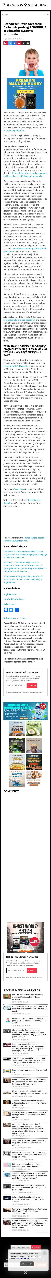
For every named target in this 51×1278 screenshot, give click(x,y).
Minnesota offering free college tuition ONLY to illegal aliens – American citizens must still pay (29, 1114)
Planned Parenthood (23, 644)
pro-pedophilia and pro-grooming (19, 320)
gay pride (15, 632)
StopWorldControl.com (13, 599)
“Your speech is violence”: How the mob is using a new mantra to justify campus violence (28, 1142)
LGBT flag (12, 641)
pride (36, 644)
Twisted (38, 650)
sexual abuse (20, 647)
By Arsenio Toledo (26, 1192)
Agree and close (27, 1264)
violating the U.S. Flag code (15, 366)
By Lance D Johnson (27, 1159)
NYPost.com (8, 604)
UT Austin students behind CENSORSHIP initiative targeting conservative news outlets (30, 1092)
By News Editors (26, 1014)
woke (11, 653)
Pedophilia (8, 644)
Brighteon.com (10, 594)
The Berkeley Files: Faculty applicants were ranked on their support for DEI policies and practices (29, 1009)
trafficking (31, 647)
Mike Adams (40, 641)
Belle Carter (19, 39)
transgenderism (10, 650)
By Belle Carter (25, 1025)
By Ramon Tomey (26, 1096)
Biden (23, 623)
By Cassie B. (24, 1002)
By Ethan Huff (25, 1039)
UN (44, 650)
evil (28, 629)
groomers (31, 635)
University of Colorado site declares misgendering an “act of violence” (26, 1165)
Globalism (21, 635)
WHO (5, 653)
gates (33, 629)
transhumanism (26, 650)
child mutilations (17, 626)
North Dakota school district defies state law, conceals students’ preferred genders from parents (29, 1187)
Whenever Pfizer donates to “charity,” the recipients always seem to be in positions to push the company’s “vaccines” (29, 1176)
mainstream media (25, 641)
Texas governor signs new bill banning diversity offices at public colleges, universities (27, 997)
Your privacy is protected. (13, 692)
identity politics (18, 638)
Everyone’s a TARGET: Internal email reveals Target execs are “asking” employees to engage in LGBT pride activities (25, 555)
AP (19, 623)
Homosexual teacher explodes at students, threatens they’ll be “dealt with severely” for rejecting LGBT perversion (29, 1081)
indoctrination (32, 638)
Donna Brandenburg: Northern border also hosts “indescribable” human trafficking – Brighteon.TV (23, 579)
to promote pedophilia (13, 130)
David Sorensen (33, 626)
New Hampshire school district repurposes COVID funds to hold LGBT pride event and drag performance (29, 1154)
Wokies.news (19, 489)
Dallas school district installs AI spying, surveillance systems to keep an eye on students (28, 1199)
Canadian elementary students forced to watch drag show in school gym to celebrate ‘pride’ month (29, 1103)
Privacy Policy (23, 1259)
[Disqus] (25, 826)
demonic (7, 629)
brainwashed (33, 623)
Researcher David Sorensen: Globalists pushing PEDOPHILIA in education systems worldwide (29, 1020)
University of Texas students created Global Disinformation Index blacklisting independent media (29, 1211)
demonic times (19, 629)
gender (24, 632)
